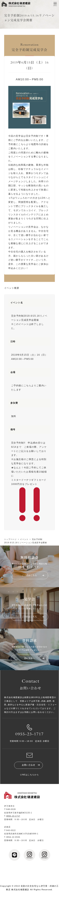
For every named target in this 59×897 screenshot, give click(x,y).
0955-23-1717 (29, 734)
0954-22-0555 (13, 837)
